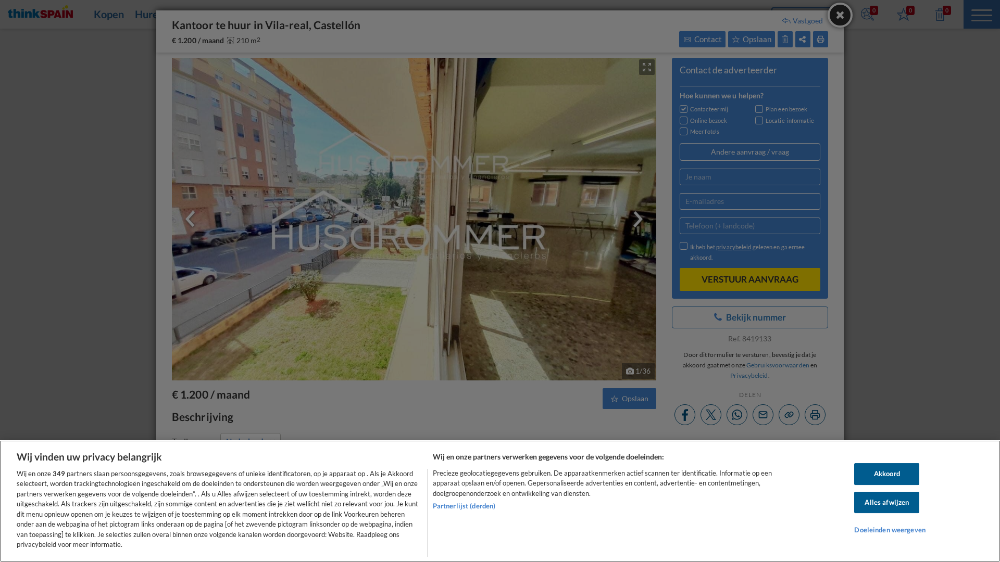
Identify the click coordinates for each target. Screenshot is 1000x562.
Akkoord (887, 473)
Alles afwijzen (887, 502)
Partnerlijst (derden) (464, 506)
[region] (500, 501)
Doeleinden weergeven (890, 530)
